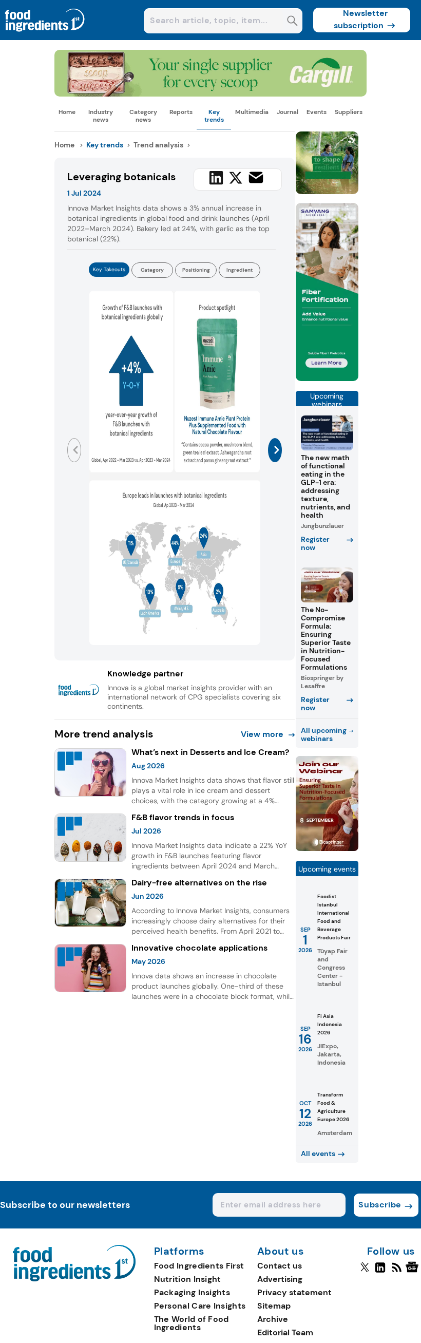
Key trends (214, 115)
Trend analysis (158, 145)
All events (318, 1153)
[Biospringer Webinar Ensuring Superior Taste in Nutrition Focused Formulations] (327, 848)
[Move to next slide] (275, 450)
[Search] (292, 21)
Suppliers (348, 112)
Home (67, 112)
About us (280, 1251)
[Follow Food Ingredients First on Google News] (413, 1271)
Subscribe (379, 1204)
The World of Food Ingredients (191, 1323)
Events (317, 112)
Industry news (100, 115)
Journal (287, 112)
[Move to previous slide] (74, 450)
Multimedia (252, 112)
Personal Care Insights (200, 1306)
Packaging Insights (192, 1292)
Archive (272, 1319)
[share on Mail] (255, 177)
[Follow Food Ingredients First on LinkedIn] (380, 1271)
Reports (181, 112)
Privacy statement (294, 1292)
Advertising (279, 1279)
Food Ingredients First (199, 1266)
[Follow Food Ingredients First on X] (364, 1271)
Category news (143, 115)
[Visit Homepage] (45, 37)
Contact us (279, 1266)
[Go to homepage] (74, 1278)
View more (262, 734)
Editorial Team (285, 1332)
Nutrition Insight (187, 1279)
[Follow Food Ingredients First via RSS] (396, 1271)
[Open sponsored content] (210, 94)
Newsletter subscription (361, 19)
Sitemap (274, 1306)
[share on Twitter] (235, 178)
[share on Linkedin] (216, 177)
